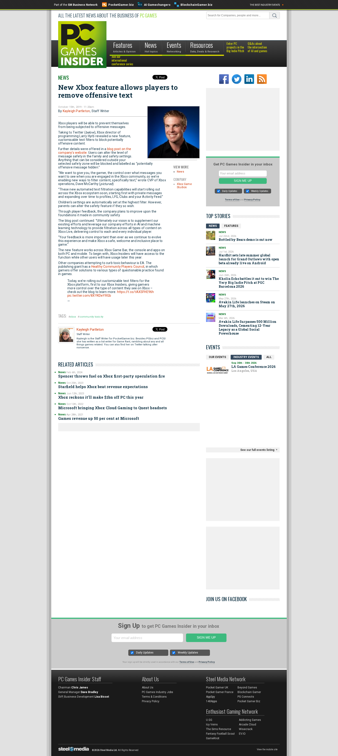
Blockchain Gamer (249, 692)
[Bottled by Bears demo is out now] (210, 235)
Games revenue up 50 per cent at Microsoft (98, 418)
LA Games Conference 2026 (253, 366)
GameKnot (212, 738)
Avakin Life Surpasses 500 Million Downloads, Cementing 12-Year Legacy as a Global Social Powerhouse (247, 327)
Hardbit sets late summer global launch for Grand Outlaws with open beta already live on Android (249, 259)
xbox (73, 316)
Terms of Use (232, 199)
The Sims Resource (218, 729)
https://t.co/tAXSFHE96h (135, 292)
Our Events (217, 357)
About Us (147, 687)
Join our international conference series (122, 60)
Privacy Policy (252, 199)
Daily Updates (229, 191)
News (63, 77)
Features (231, 225)
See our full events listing (257, 450)
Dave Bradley (89, 692)
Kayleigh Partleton (76, 111)
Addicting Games (250, 720)
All (269, 357)
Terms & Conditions (154, 696)
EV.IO (242, 733)
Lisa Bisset (102, 696)
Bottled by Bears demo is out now (245, 239)
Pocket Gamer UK (217, 687)
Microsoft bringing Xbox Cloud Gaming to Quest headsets (112, 407)
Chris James (79, 687)
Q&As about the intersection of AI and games (257, 47)
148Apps (211, 701)
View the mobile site (267, 749)
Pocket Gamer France (219, 692)
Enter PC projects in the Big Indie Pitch (235, 47)
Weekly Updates (259, 191)
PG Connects (246, 696)
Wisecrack (245, 729)
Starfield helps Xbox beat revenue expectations (103, 386)
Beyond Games (247, 687)
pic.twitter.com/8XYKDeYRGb (89, 295)
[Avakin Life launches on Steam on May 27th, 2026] (210, 297)
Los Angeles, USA (244, 370)
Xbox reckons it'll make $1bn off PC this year (100, 397)
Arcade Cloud (247, 724)
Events (213, 347)
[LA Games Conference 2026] (217, 370)
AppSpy (210, 696)
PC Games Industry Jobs (157, 692)
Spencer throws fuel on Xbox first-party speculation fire (111, 376)
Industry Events (246, 357)
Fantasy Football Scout (220, 733)
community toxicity (91, 316)
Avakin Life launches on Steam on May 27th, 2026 (247, 304)
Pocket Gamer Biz (249, 701)
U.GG (209, 720)
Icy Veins (212, 724)
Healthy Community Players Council (117, 266)
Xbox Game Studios (184, 185)
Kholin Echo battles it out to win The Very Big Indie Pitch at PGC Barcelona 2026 (249, 282)
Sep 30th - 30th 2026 (243, 362)
